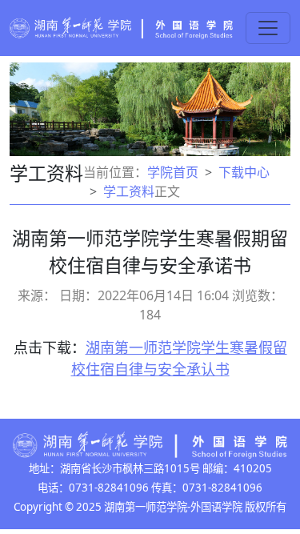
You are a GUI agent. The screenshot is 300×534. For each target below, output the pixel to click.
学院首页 (172, 172)
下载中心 (244, 172)
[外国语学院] (121, 26)
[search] (268, 28)
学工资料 (128, 191)
